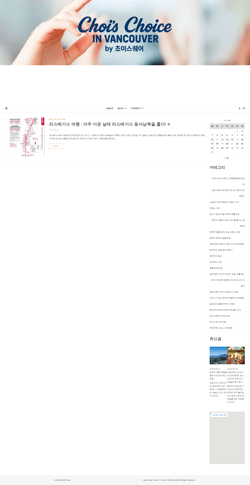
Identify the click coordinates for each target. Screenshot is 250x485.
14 (232, 139)
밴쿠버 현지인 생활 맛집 (220, 238)
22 (237, 143)
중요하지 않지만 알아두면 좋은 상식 (225, 309)
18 (217, 143)
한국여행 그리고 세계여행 (221, 327)
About (110, 108)
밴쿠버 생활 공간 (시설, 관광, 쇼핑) (225, 232)
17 (212, 143)
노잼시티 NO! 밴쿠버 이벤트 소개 (224, 202)
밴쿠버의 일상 (216, 256)
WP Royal (66, 480)
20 (227, 143)
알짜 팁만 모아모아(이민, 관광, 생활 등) (227, 274)
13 (227, 139)
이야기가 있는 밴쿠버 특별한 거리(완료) (227, 297)
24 (212, 148)
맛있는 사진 (215, 208)
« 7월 (226, 158)
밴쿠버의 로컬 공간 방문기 (221, 250)
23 (242, 143)
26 (222, 148)
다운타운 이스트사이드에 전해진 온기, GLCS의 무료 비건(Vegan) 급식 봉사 (235, 377)
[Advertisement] (125, 85)
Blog (121, 108)
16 (242, 139)
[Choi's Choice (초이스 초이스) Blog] (125, 33)
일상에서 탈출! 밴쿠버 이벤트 (222, 303)
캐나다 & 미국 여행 (57, 119)
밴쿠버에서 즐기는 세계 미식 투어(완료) (227, 244)
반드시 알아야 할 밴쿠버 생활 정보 (225, 214)
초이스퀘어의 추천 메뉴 (220, 315)
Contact (136, 108)
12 (222, 139)
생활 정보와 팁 (216, 268)
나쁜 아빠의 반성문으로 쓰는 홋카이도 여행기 (228, 193)
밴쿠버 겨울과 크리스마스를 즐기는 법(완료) (228, 223)
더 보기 (55, 146)
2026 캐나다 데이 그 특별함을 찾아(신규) (228, 181)
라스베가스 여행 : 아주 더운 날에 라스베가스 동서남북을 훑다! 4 (109, 124)
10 (212, 139)
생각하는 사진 (216, 262)
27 (227, 148)
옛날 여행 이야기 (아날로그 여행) (224, 291)
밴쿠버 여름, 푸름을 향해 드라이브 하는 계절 (218, 375)
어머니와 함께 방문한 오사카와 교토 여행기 (228, 283)
